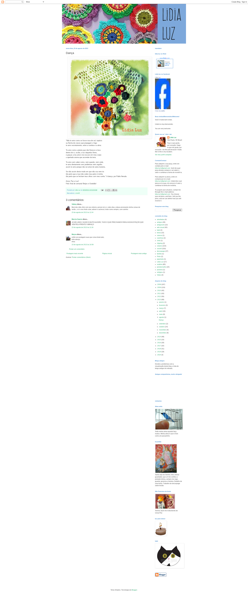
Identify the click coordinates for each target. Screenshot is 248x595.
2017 (159, 346)
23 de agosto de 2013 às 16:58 (83, 245)
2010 (159, 290)
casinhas (160, 238)
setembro (162, 324)
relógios (160, 272)
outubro (162, 327)
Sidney (74, 204)
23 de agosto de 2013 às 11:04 (82, 212)
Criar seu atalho (160, 111)
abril (161, 311)
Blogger (134, 590)
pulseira (160, 270)
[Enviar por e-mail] (106, 190)
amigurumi (160, 225)
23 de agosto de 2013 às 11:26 (82, 227)
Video (159, 275)
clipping (159, 243)
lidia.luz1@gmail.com (162, 168)
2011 (159, 293)
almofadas (160, 219)
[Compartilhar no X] (111, 190)
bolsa (159, 233)
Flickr (159, 256)
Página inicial (107, 253)
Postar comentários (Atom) (81, 257)
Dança (161, 320)
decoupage (161, 251)
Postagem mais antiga (139, 253)
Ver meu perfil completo (163, 155)
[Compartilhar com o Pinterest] (116, 190)
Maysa (74, 234)
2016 (159, 343)
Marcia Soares (77, 219)
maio (161, 314)
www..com (165, 58)
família (159, 254)
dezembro (163, 333)
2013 (159, 299)
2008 (159, 284)
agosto (161, 317)
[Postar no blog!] (108, 190)
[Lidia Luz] (163, 109)
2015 (159, 340)
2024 (159, 355)
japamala (160, 259)
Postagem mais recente (75, 253)
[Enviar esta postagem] (102, 190)
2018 (159, 349)
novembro (163, 330)
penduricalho (161, 267)
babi (158, 230)
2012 (159, 296)
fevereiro (162, 305)
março (161, 308)
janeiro (161, 302)
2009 (159, 287)
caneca (159, 235)
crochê (77, 193)
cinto (158, 240)
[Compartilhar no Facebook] (113, 190)
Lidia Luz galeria (167, 64)
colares (159, 246)
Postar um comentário (76, 249)
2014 (159, 337)
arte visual (160, 227)
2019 (159, 352)
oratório (159, 264)
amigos (159, 222)
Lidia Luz (158, 77)
